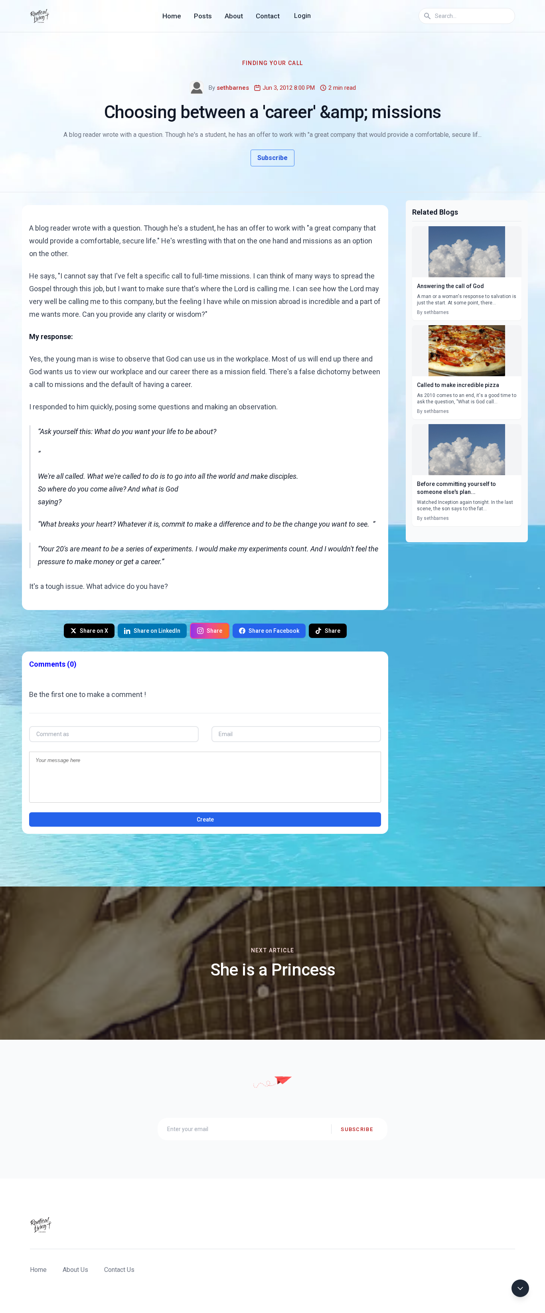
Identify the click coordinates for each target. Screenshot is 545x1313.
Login (302, 16)
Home (171, 16)
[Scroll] (520, 1288)
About (234, 16)
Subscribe (272, 158)
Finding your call (272, 63)
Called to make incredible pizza (458, 385)
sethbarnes (233, 87)
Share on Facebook (274, 631)
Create (205, 819)
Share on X (94, 631)
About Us (75, 1270)
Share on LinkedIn (157, 631)
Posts (203, 16)
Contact (268, 16)
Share (214, 631)
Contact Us (119, 1270)
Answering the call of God (450, 286)
